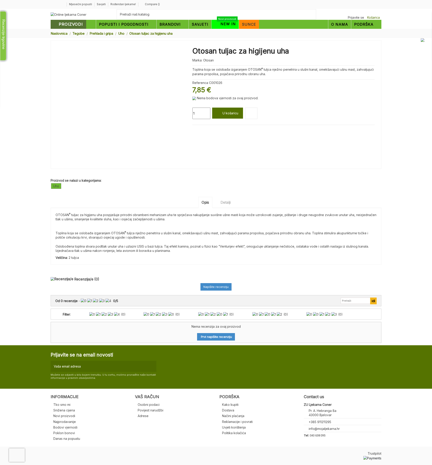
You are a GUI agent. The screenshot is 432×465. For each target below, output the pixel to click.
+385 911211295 (320, 422)
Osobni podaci (149, 404)
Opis (205, 202)
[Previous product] (375, 33)
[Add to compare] (251, 113)
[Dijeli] (194, 130)
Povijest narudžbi (150, 410)
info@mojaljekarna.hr (324, 429)
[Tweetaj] (200, 130)
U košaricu (230, 113)
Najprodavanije (64, 422)
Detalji (225, 202)
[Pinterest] (205, 130)
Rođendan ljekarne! (123, 4)
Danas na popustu (66, 438)
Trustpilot (374, 453)
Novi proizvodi (64, 416)
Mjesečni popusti (81, 4)
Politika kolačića (234, 433)
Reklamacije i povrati (237, 422)
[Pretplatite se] (152, 366)
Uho (56, 186)
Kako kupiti (230, 404)
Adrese (143, 416)
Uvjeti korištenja (234, 427)
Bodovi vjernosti (65, 427)
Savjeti (101, 4)
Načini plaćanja (233, 416)
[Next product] (379, 33)
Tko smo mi (61, 404)
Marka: (197, 60)
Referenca (200, 83)
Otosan (208, 60)
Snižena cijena (64, 410)
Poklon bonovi (64, 433)
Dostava (228, 410)
